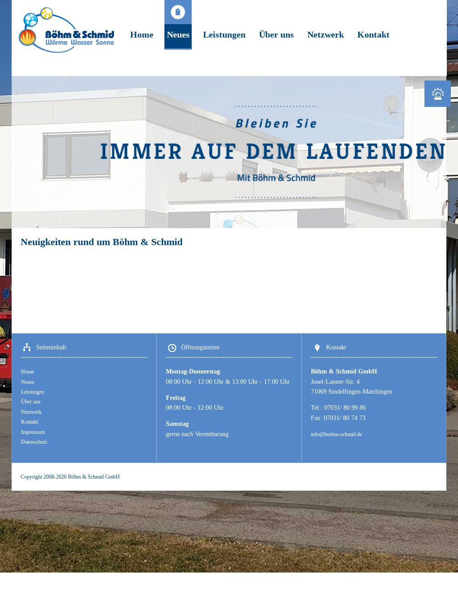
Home (27, 372)
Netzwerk (31, 412)
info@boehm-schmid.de (336, 434)
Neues (27, 382)
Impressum (33, 432)
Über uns (31, 402)
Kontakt (29, 422)
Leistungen (32, 392)
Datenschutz (34, 442)
